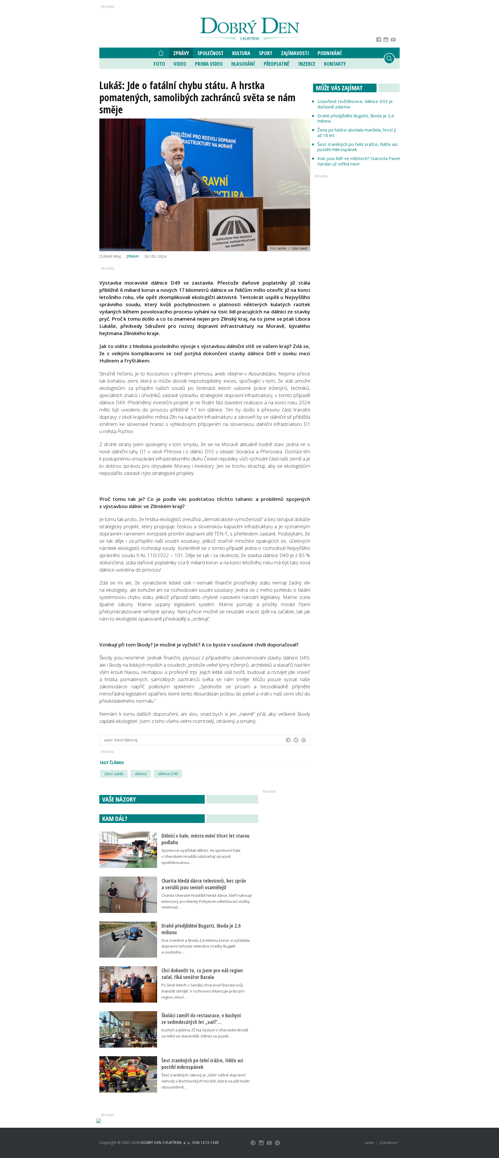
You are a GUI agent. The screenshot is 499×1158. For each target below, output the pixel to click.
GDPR (369, 1143)
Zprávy (181, 53)
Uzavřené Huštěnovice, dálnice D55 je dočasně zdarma (355, 104)
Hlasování (243, 63)
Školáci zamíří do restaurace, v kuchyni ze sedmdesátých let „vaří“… (201, 1018)
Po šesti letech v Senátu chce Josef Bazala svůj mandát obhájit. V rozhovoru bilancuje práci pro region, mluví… (203, 991)
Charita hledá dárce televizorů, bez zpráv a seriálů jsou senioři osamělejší (203, 884)
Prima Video (209, 63)
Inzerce (306, 63)
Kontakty (335, 63)
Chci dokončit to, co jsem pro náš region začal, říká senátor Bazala (202, 973)
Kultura (241, 53)
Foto (159, 63)
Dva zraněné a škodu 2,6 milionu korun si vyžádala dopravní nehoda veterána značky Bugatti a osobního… (205, 946)
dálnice (141, 773)
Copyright (388, 1143)
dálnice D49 (168, 773)
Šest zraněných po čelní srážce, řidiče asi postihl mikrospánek (357, 147)
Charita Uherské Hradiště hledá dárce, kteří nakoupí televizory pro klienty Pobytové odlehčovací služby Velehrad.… (206, 901)
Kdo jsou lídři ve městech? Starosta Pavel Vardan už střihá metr (358, 161)
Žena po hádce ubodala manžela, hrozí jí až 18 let (356, 132)
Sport (265, 53)
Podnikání (330, 53)
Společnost (211, 53)
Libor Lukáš (114, 773)
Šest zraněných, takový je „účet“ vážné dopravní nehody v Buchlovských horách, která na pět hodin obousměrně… (205, 1081)
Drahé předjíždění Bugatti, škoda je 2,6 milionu (355, 118)
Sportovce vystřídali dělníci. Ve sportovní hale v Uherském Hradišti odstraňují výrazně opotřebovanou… (201, 856)
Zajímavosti (295, 53)
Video (180, 63)
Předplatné (276, 63)
